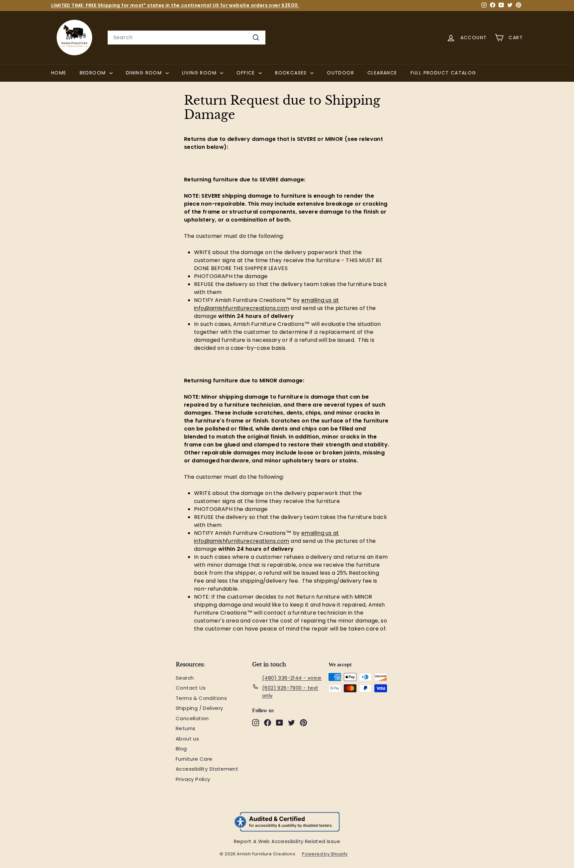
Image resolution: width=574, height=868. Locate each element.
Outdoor (340, 72)
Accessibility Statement (207, 768)
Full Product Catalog (447, 72)
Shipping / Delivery (199, 708)
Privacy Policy (193, 779)
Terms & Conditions (201, 698)
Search (185, 677)
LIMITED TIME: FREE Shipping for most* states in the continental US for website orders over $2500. (175, 5)
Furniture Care (194, 758)
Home (58, 72)
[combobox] (186, 38)
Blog (181, 748)
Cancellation (192, 718)
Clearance (382, 72)
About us (187, 738)
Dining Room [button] (145, 72)
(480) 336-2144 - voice (292, 677)
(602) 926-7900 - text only (290, 691)
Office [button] (247, 72)
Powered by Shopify (328, 854)
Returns (186, 728)
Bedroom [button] (94, 72)
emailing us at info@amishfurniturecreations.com (266, 304)
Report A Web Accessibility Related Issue (287, 841)
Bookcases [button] (292, 72)
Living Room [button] (200, 72)
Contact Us (191, 687)
